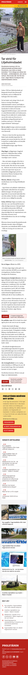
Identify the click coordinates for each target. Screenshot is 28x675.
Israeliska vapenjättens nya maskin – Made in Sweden (10, 470)
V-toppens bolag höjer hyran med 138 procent (17, 316)
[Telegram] (12, 389)
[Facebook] (2, 389)
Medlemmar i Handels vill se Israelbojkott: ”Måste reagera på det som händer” (13, 616)
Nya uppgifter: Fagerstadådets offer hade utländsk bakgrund (10, 447)
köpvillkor (14, 663)
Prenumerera (22, 5)
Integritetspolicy (6, 663)
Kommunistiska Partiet (17, 649)
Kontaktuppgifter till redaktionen (9, 660)
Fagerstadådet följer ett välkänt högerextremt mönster (9, 455)
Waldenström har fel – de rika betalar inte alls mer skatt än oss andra (10, 463)
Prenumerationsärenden (8, 662)
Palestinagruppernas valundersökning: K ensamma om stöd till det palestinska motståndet (10, 478)
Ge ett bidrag (8, 430)
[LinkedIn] (9, 389)
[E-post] (19, 389)
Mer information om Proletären (9, 665)
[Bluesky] (16, 389)
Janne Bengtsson (6, 84)
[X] (6, 389)
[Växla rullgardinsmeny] (26, 2)
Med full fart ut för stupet (10, 491)
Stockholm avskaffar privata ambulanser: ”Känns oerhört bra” (16, 380)
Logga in (20, 2)
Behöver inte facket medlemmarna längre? (9, 486)
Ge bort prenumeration (12, 426)
